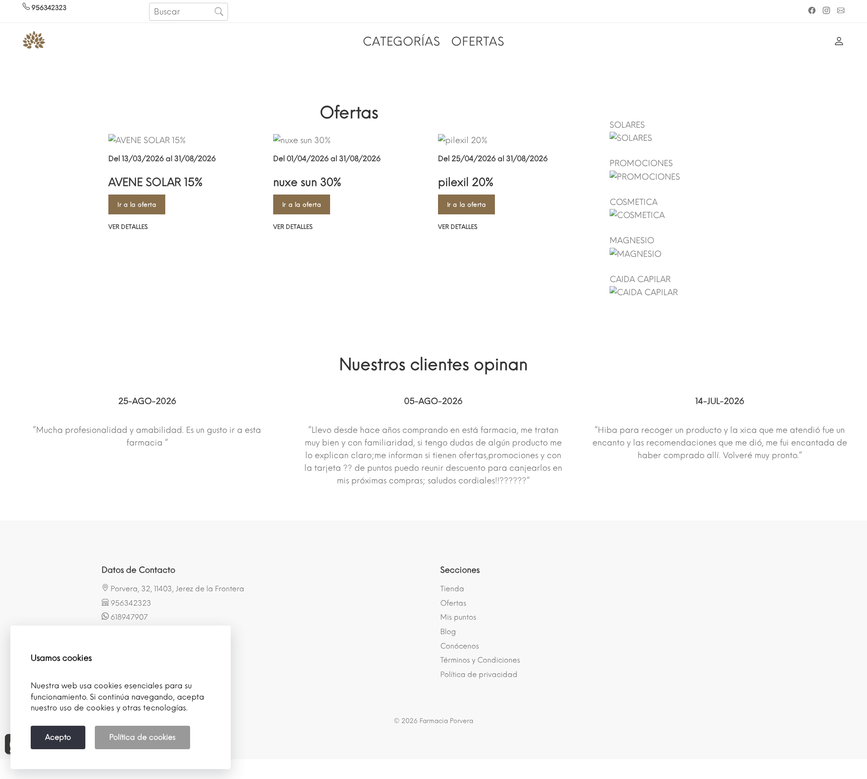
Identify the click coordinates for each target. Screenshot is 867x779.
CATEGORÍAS (401, 41)
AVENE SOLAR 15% (155, 182)
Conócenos (459, 646)
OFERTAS (477, 41)
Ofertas (453, 603)
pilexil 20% (466, 182)
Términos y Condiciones (480, 660)
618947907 (128, 617)
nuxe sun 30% (307, 182)
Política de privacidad (478, 674)
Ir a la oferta (136, 204)
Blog (448, 631)
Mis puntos (458, 617)
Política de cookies (142, 737)
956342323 (48, 8)
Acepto (58, 737)
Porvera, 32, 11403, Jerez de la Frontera (176, 588)
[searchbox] (188, 12)
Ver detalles (128, 226)
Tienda (452, 588)
